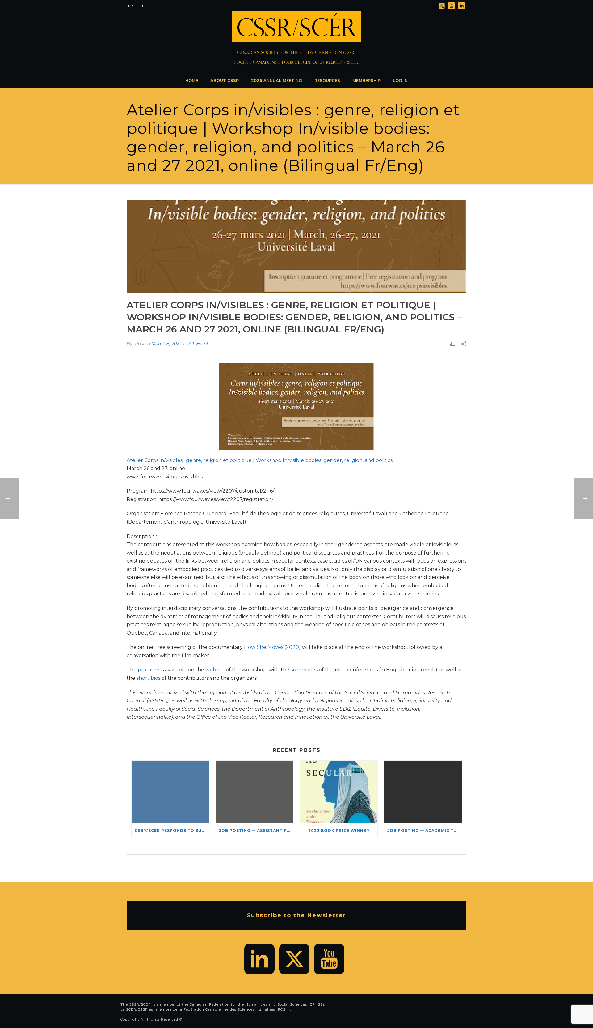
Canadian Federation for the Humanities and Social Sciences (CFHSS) (257, 1004)
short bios (148, 678)
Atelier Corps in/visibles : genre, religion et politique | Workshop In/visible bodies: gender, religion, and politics (260, 460)
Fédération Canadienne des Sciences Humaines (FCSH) (236, 1009)
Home (191, 80)
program (148, 670)
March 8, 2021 (166, 343)
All (191, 343)
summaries (304, 670)
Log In (400, 80)
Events (203, 343)
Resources (327, 80)
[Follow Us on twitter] (294, 959)
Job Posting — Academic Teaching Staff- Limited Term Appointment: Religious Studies (424, 830)
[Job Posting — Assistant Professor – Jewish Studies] (254, 792)
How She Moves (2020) (272, 647)
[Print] (452, 344)
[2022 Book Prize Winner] (338, 792)
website (215, 670)
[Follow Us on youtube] (329, 959)
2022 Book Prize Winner (338, 830)
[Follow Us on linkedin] (259, 959)
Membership (366, 80)
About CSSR (224, 80)
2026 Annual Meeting (276, 80)
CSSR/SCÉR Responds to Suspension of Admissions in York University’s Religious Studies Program (172, 830)
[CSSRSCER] (296, 42)
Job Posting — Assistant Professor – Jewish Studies (256, 830)
